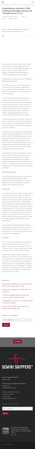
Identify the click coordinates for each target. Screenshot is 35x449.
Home (3, 29)
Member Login (6, 379)
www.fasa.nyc (6, 385)
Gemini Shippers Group (11, 16)
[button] (33, 2)
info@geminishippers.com (9, 388)
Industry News (12, 19)
